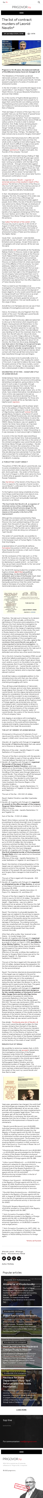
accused (25, 1050)
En (7, 2)
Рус (4, 2)
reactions (16, 402)
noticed (27, 412)
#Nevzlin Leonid (8, 1252)
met (14, 250)
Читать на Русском (33, 1241)
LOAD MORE (21, 1410)
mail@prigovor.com (28, 1441)
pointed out (14, 150)
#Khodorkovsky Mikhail (16, 1254)
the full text (10, 482)
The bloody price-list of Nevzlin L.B (25, 1022)
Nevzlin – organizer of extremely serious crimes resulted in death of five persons (20, 182)
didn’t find (18, 572)
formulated (6, 548)
